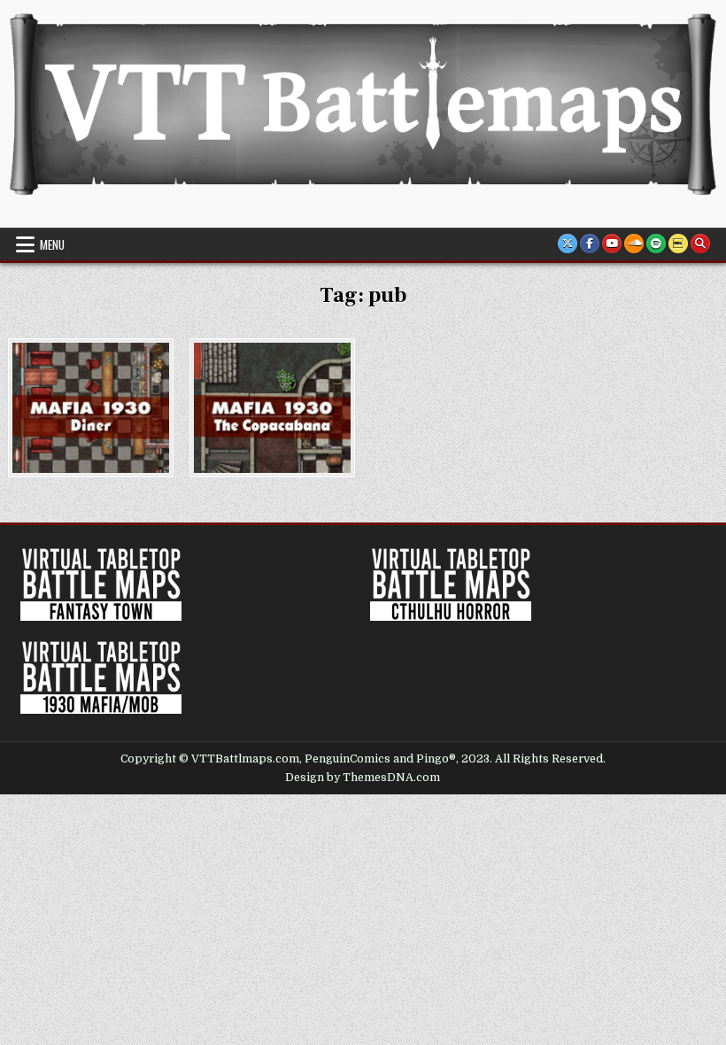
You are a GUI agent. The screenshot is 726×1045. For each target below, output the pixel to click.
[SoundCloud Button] (634, 243)
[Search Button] (700, 243)
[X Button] (567, 243)
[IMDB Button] (678, 243)
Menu (52, 244)
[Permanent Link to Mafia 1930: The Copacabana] (272, 408)
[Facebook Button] (589, 243)
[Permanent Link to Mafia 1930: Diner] (90, 408)
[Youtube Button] (612, 243)
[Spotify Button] (656, 243)
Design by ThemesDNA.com (362, 777)
